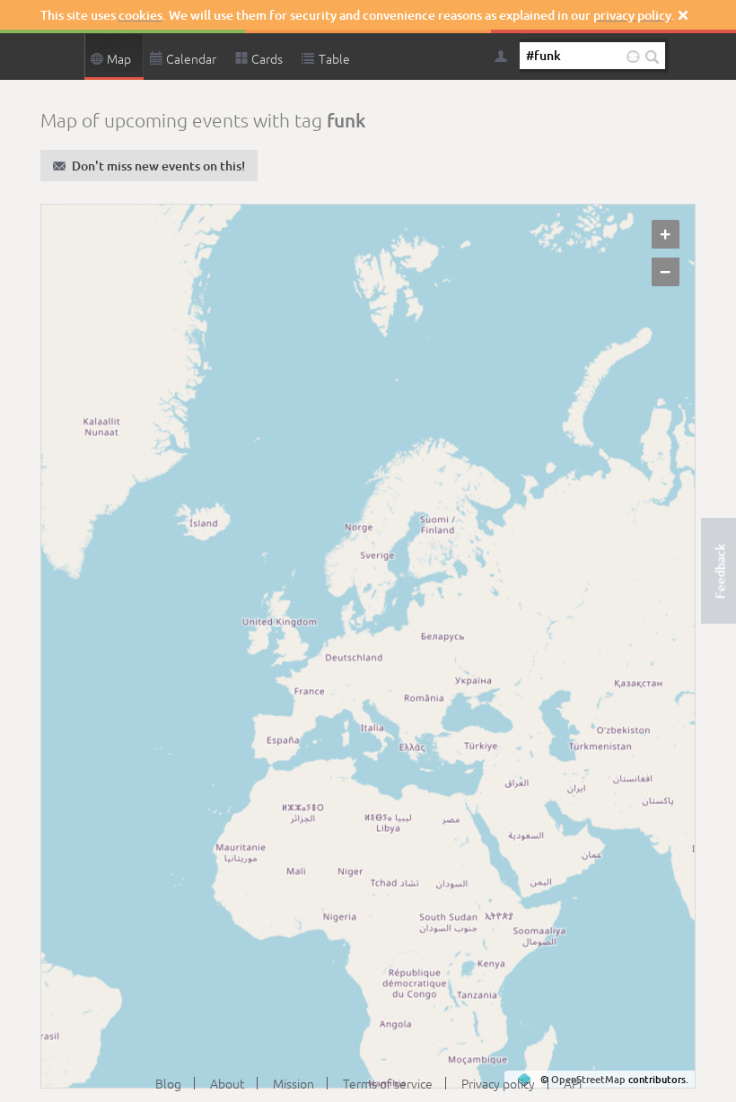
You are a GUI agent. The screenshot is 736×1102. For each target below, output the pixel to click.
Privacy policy (498, 1083)
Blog (168, 1083)
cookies (140, 14)
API (573, 1083)
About (227, 1083)
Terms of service (388, 1083)
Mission (293, 1083)
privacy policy (632, 14)
